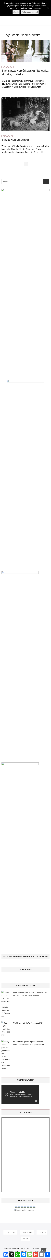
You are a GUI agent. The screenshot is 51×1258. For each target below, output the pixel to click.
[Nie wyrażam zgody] (48, 8)
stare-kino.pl (8, 1248)
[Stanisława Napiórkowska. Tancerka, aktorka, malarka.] (25, 41)
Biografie (8, 136)
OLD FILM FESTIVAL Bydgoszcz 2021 (28, 1023)
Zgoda (16, 12)
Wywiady (7, 67)
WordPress (40, 1248)
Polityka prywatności (30, 12)
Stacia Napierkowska (15, 139)
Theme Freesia (29, 1248)
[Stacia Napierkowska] (25, 98)
